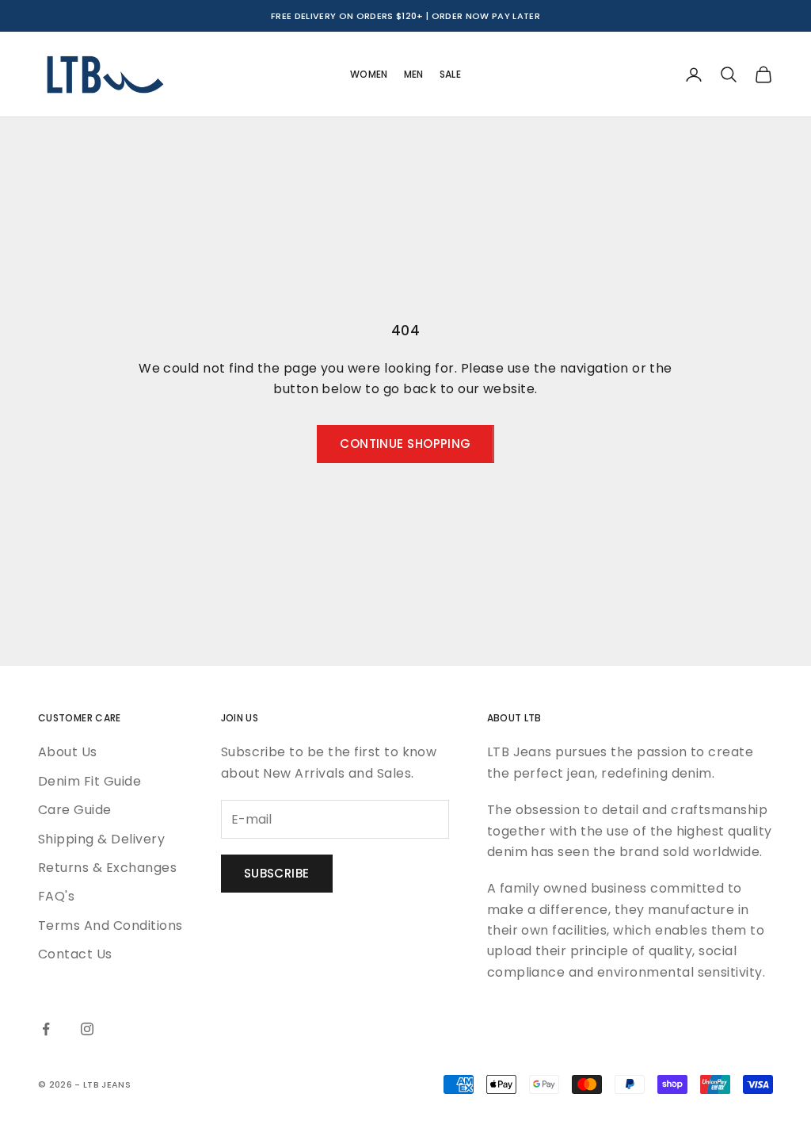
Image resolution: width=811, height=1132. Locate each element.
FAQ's (56, 896)
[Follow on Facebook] (46, 1029)
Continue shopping (405, 443)
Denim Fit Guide (89, 781)
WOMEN (369, 74)
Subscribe (277, 873)
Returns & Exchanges (107, 868)
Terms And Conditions (110, 925)
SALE (450, 74)
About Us (67, 752)
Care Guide (75, 810)
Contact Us (75, 954)
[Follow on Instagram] (87, 1029)
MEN (414, 74)
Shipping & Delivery (101, 839)
